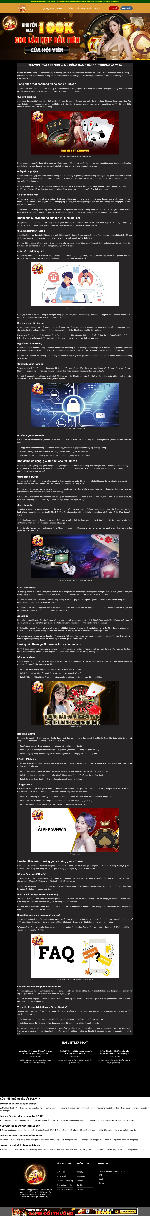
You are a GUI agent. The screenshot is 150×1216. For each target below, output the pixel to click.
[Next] (133, 1069)
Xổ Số (65, 8)
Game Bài (59, 8)
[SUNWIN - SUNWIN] (28, 8)
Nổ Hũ (77, 8)
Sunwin (46, 8)
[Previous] (17, 1069)
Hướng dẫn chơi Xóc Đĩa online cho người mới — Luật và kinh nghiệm (114, 1052)
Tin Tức (89, 8)
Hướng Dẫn (97, 8)
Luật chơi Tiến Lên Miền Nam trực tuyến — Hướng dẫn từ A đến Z (75, 1052)
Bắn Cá (71, 8)
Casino (52, 8)
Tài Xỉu (83, 8)
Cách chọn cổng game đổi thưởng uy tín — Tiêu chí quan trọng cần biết (35, 1052)
